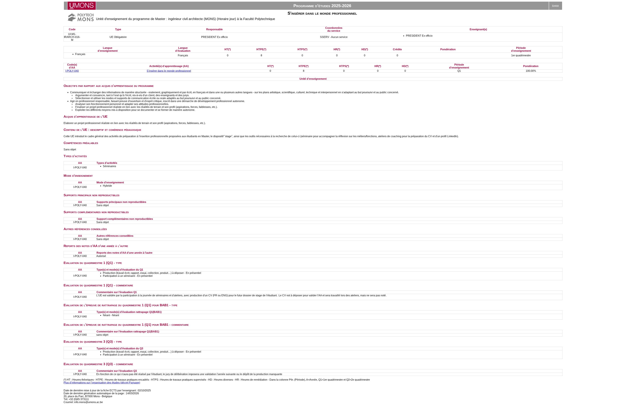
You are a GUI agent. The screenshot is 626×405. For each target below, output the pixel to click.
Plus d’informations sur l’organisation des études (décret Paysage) (102, 382)
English (555, 6)
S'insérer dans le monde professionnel (169, 70)
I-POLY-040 (72, 70)
